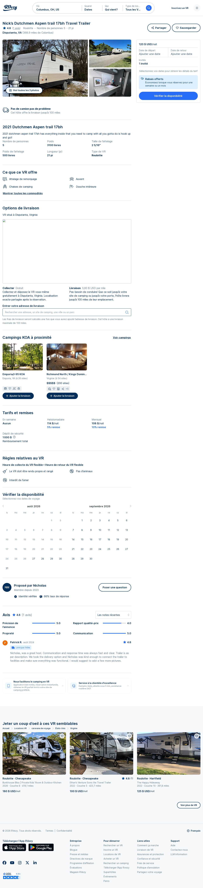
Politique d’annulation (148, 867)
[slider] (7, 28)
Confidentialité (64, 830)
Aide (173, 845)
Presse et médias (79, 854)
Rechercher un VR (113, 845)
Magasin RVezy (78, 872)
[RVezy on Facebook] (4, 863)
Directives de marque (81, 858)
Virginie (73, 728)
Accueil (6, 728)
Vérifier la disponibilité (168, 95)
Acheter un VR (111, 858)
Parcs (106, 881)
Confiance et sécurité (148, 858)
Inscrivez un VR (179, 8)
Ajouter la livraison (20, 395)
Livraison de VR (145, 849)
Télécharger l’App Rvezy (116, 867)
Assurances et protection (150, 854)
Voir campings (122, 337)
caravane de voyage (41, 728)
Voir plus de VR (188, 805)
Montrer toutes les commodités (23, 193)
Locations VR (20, 728)
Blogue (73, 849)
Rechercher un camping (116, 863)
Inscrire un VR (111, 849)
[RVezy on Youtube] (12, 863)
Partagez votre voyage (149, 872)
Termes (49, 830)
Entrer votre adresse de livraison (23, 305)
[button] (57, 8)
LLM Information (179, 854)
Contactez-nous (179, 849)
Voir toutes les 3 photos (26, 90)
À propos (75, 845)
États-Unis (60, 728)
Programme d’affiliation (82, 863)
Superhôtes (110, 872)
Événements (110, 876)
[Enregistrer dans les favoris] (62, 736)
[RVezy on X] (27, 863)
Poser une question (115, 587)
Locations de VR (112, 854)
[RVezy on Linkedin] (35, 863)
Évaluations (76, 867)
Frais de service (145, 863)
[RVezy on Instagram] (20, 863)
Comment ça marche (148, 845)
